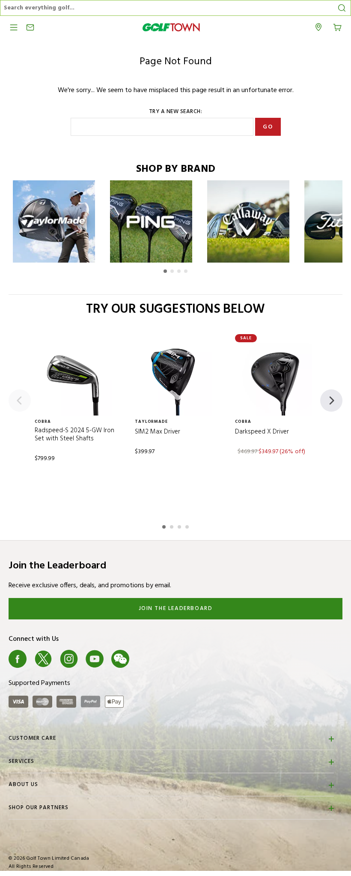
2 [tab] (172, 525)
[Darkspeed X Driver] (275, 379)
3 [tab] (180, 525)
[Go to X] (43, 658)
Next (331, 400)
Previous (20, 400)
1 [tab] (164, 525)
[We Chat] (120, 658)
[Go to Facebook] (18, 658)
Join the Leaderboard (176, 608)
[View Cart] (337, 27)
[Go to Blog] (146, 658)
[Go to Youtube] (95, 658)
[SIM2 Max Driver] (175, 379)
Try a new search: (175, 112)
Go (268, 127)
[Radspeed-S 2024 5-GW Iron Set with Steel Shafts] (75, 379)
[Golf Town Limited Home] (171, 27)
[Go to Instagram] (69, 658)
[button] (165, 271)
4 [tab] (187, 525)
